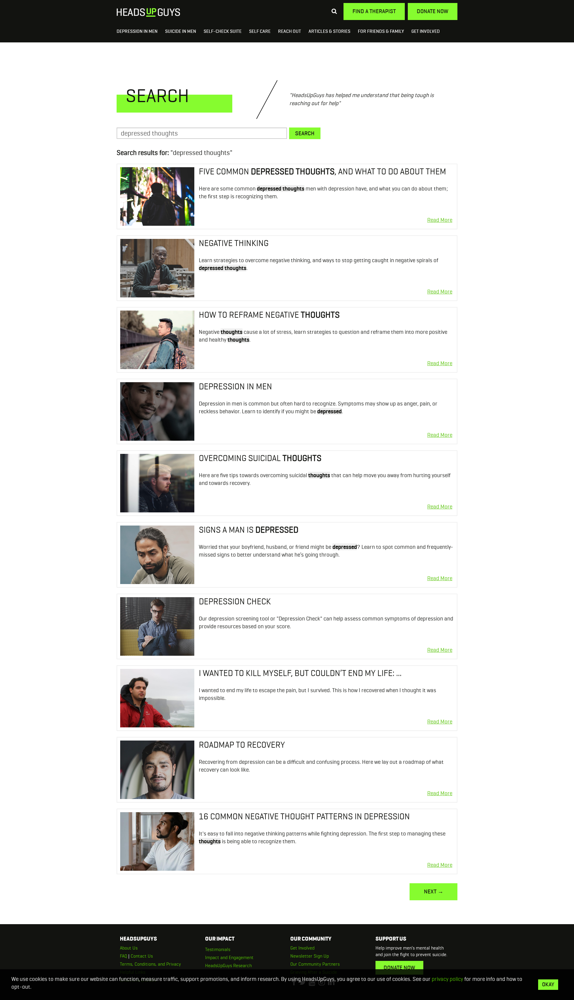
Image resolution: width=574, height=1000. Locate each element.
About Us (129, 948)
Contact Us (142, 956)
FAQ (123, 956)
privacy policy (447, 979)
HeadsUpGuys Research (228, 965)
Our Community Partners (315, 964)
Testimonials (217, 949)
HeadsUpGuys (148, 12)
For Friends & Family (381, 31)
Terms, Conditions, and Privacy (150, 964)
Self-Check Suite (223, 31)
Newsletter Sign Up (309, 956)
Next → (433, 891)
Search (305, 133)
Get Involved (425, 31)
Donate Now (432, 11)
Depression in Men (137, 31)
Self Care (260, 31)
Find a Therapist (374, 11)
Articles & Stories (329, 31)
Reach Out (289, 31)
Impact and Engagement (229, 957)
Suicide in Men (180, 31)
